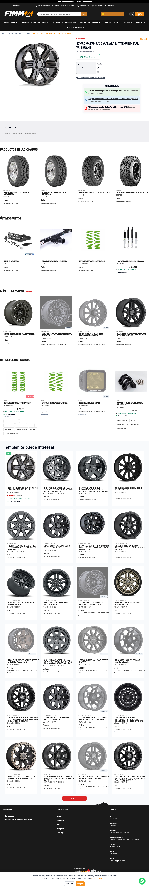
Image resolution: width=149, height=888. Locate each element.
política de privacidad (99, 878)
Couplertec (60, 820)
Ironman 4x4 (61, 816)
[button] (37, 65)
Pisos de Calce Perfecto (64, 22)
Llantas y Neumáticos (73, 28)
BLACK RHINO (81, 38)
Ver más (76, 798)
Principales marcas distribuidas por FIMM (17, 819)
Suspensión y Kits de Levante (35, 22)
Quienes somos (8, 816)
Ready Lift (60, 828)
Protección (110, 22)
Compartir (144, 39)
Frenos (139, 22)
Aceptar (80, 884)
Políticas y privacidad (117, 861)
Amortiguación (10, 22)
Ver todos (29, 291)
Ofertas (115, 14)
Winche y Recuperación (90, 22)
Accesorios (125, 22)
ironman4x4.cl (17, 5)
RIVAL (59, 824)
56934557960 (98, 5)
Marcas (121, 14)
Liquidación (108, 14)
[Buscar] (84, 14)
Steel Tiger (60, 833)
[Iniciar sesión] (131, 14)
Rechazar (69, 884)
